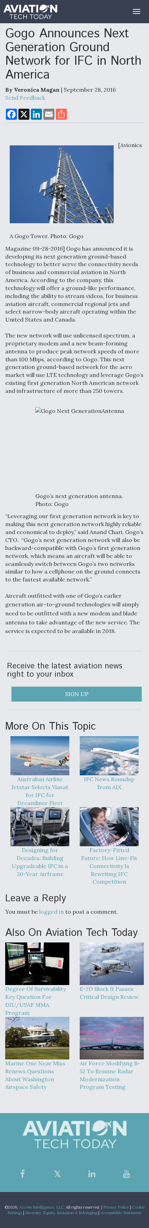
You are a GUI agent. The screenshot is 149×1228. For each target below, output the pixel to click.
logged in (51, 911)
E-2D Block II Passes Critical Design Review (109, 992)
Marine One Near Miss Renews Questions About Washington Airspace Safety (35, 1075)
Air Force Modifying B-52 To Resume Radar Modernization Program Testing (110, 1075)
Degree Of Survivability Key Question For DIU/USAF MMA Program (35, 1000)
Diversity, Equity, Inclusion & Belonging (61, 1212)
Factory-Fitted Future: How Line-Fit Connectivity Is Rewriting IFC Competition (109, 866)
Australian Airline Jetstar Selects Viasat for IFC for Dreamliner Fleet (39, 791)
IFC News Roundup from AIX (109, 783)
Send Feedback (25, 97)
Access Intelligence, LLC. (42, 1207)
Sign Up (76, 693)
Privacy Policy (116, 1207)
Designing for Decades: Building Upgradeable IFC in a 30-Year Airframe (40, 862)
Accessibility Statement (120, 1212)
